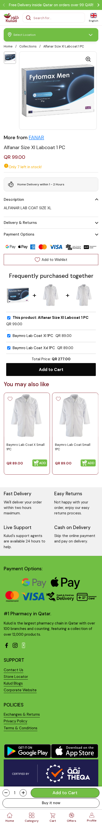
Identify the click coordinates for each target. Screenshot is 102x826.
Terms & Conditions (20, 728)
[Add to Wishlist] (10, 399)
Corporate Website (20, 690)
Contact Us (13, 669)
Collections (28, 46)
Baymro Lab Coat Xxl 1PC (34, 348)
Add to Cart (51, 369)
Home (8, 46)
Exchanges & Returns (22, 714)
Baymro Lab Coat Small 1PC (72, 447)
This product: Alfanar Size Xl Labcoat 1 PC (50, 317)
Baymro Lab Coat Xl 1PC (33, 335)
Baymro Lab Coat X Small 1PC (25, 447)
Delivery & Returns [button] (20, 222)
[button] (6, 792)
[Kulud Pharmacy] (11, 18)
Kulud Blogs (13, 683)
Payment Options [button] (19, 234)
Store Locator (16, 676)
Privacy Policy (15, 721)
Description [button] (14, 199)
